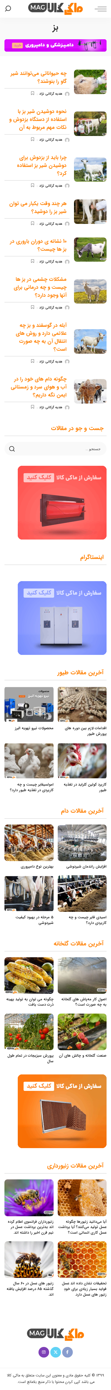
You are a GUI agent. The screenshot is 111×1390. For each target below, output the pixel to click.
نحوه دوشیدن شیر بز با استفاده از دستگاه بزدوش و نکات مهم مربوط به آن (38, 120)
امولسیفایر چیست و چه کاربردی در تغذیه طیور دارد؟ (32, 787)
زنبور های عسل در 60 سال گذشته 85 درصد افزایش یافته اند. (30, 1289)
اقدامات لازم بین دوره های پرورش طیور (86, 731)
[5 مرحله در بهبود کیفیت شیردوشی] (29, 893)
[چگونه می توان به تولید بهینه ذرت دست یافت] (29, 975)
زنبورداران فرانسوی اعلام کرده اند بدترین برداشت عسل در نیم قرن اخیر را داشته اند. (31, 1227)
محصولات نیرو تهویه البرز (34, 728)
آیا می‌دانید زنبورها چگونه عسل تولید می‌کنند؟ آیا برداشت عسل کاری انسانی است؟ (82, 1227)
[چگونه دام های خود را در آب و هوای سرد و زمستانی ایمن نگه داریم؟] (90, 391)
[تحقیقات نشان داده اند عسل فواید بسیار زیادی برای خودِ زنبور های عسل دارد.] (82, 1259)
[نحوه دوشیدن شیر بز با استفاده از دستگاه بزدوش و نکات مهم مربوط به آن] (90, 124)
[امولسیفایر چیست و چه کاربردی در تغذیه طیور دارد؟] (29, 760)
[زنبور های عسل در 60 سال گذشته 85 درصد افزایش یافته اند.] (29, 1259)
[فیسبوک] (67, 1352)
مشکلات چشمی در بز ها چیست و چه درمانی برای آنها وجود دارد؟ (40, 287)
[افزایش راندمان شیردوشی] (82, 843)
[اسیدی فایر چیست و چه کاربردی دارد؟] (82, 893)
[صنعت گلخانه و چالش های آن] (82, 1032)
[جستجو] (9, 9)
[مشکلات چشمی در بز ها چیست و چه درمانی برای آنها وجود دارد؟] (90, 291)
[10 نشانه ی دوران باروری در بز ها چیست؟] (90, 249)
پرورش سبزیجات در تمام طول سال (30, 1058)
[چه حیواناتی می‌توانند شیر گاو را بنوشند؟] (90, 82)
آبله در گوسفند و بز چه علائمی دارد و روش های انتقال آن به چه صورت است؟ (41, 337)
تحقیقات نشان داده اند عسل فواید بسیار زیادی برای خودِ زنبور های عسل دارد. (84, 1289)
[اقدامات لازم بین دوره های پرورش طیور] (82, 704)
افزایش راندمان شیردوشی (86, 866)
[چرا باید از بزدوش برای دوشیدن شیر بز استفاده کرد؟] (90, 170)
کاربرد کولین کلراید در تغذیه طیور (85, 787)
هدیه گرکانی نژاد (50, 93)
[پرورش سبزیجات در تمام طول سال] (29, 1032)
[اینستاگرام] (43, 1352)
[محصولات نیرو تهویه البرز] (29, 704)
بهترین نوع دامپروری (37, 866)
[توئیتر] (55, 1352)
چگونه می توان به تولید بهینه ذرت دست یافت (30, 1002)
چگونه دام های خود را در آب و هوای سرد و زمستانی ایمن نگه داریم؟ (39, 387)
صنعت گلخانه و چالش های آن (83, 1055)
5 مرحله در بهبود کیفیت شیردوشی (34, 920)
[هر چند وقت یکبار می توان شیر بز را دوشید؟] (90, 211)
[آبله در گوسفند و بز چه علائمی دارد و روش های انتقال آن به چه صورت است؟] (90, 341)
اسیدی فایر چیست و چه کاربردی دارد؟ (88, 920)
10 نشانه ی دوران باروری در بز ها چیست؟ (38, 245)
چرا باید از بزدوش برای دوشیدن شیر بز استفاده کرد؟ (42, 166)
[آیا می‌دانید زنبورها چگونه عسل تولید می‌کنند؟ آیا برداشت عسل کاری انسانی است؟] (82, 1197)
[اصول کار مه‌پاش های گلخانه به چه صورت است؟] (82, 975)
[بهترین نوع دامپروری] (29, 843)
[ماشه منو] (99, 9)
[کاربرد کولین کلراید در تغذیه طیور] (82, 760)
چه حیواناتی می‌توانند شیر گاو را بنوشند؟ (39, 78)
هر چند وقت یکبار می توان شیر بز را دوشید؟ (38, 208)
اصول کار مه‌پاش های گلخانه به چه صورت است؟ (84, 1002)
